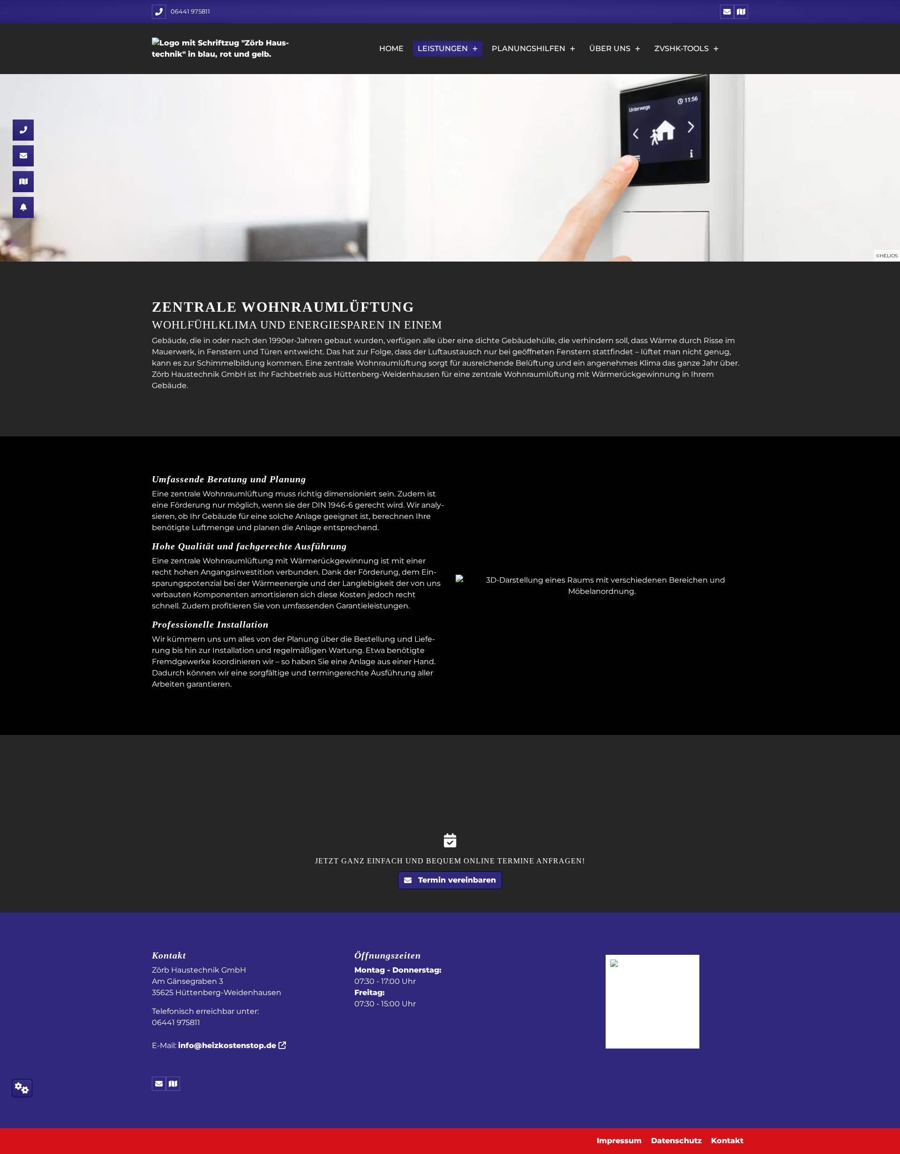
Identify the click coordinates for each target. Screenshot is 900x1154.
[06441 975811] (23, 130)
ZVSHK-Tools (681, 48)
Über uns (609, 48)
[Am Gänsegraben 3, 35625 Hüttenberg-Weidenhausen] (741, 12)
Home (391, 48)
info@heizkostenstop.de (227, 1045)
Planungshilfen (528, 48)
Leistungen (443, 48)
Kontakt (727, 1140)
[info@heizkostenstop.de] (727, 12)
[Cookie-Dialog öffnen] (22, 1088)
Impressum (619, 1140)
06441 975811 (190, 11)
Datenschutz (676, 1140)
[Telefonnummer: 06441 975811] (159, 12)
